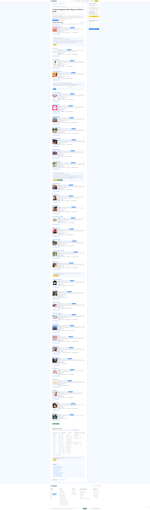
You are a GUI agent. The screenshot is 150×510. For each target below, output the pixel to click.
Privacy (51, 497)
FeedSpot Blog (95, 497)
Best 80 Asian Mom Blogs (57, 466)
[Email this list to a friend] (60, 14)
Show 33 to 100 (56, 423)
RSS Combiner (82, 495)
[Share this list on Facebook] (54, 14)
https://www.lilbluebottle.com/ (64, 325)
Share (53, 14)
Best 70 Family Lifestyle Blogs (57, 476)
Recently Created (95, 495)
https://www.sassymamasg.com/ (65, 27)
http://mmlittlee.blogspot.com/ (64, 280)
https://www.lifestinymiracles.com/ (65, 162)
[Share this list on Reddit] (59, 14)
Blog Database (62, 492)
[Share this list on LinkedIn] (57, 14)
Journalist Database (63, 497)
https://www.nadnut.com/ (64, 391)
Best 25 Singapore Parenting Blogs (58, 467)
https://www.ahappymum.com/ (64, 60)
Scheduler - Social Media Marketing (85, 498)
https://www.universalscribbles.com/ (65, 139)
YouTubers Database (63, 498)
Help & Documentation (96, 492)
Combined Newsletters (83, 492)
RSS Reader (73, 492)
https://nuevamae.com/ (63, 380)
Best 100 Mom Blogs (56, 471)
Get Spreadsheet (55, 275)
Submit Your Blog (55, 20)
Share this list (54, 479)
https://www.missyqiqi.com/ (64, 347)
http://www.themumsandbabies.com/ (65, 314)
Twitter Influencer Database (64, 503)
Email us (55, 44)
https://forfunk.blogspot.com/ (64, 414)
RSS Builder (81, 497)
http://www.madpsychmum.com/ (65, 150)
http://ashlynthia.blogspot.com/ (65, 369)
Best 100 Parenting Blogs (57, 469)
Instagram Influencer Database (64, 501)
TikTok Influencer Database (64, 504)
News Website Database (63, 500)
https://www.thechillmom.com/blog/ (65, 128)
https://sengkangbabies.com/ (64, 117)
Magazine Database (62, 495)
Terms (51, 498)
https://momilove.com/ (63, 358)
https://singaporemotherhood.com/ (65, 72)
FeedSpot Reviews (52, 495)
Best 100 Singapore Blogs (57, 468)
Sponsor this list (62, 20)
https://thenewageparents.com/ (65, 93)
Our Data (51, 492)
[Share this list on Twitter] (56, 14)
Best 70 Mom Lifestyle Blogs (57, 470)
